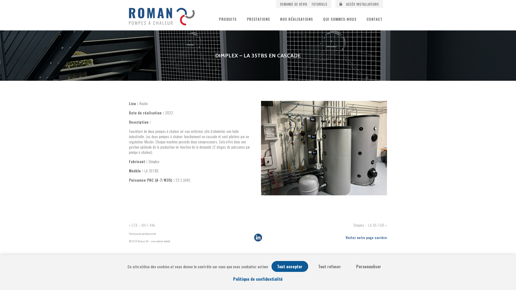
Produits (228, 19)
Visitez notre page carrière (366, 237)
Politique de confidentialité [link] (258, 279)
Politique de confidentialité (142, 233)
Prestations (258, 19)
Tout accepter (290, 266)
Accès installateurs (362, 4)
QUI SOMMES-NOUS (339, 19)
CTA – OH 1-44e (143, 225)
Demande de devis (293, 4)
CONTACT (374, 19)
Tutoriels (319, 4)
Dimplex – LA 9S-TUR (368, 225)
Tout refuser (329, 266)
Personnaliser (368, 266)
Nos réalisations (296, 19)
